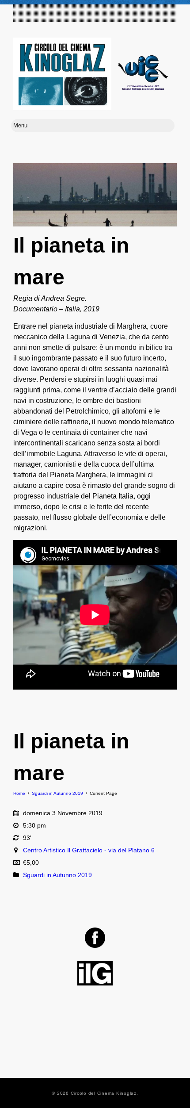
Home (19, 793)
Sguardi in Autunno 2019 (57, 793)
